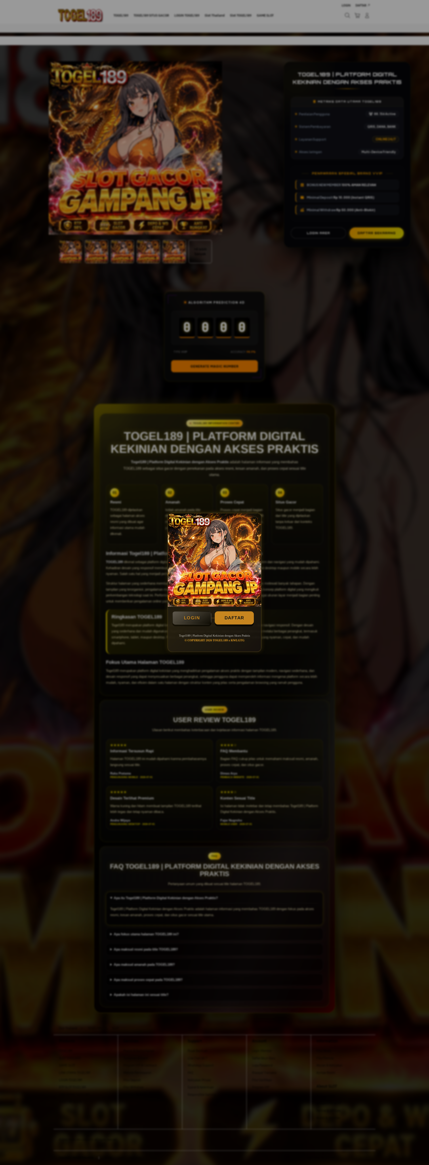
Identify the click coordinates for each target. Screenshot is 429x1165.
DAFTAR (234, 617)
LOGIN (192, 617)
